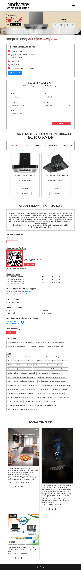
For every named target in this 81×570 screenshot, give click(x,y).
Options (46, 102)
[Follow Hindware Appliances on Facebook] (37, 567)
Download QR (29, 264)
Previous (7, 175)
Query (13, 110)
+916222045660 (16, 65)
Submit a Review (12, 242)
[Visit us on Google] (40, 567)
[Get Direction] (22, 323)
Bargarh (28, 294)
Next (73, 175)
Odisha (28, 292)
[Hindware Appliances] (18, 5)
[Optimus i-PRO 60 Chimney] (24, 163)
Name (13, 93)
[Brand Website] (43, 567)
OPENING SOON (30, 68)
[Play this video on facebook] (57, 455)
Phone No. (14, 102)
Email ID (47, 93)
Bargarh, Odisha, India (13, 323)
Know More (24, 193)
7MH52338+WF (11, 321)
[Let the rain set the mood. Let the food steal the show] (57, 456)
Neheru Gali (11, 332)
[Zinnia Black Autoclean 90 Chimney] (56, 163)
